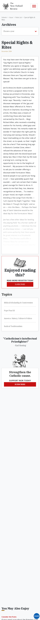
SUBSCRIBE (20, 284)
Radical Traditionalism (13, 326)
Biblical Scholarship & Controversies (18, 303)
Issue (11, 17)
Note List (18, 17)
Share (36, 616)
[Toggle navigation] (34, 6)
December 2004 (7, 51)
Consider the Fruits (9, 617)
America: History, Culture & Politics (18, 318)
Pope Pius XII (9, 310)
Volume (4, 17)
